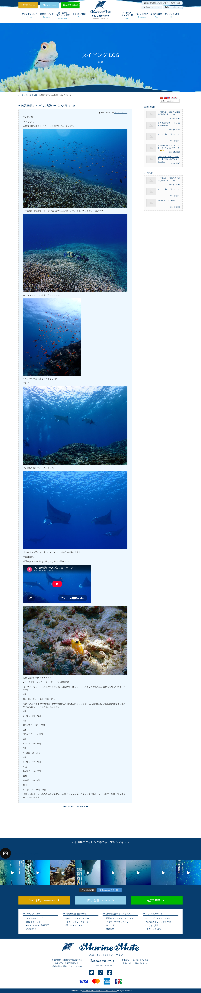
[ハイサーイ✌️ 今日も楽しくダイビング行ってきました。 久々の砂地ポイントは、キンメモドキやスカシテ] (113, 872)
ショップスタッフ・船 (127, 15)
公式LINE (70, 5)
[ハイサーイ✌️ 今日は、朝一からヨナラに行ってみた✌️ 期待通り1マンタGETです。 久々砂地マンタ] (188, 872)
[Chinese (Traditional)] (165, 97)
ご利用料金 (31, 929)
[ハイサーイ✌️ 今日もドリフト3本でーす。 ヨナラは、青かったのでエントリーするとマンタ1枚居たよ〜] (138, 872)
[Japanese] (172, 97)
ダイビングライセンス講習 (63, 15)
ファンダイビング (29, 15)
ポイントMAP (142, 15)
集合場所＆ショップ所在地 (158, 922)
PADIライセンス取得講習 (37, 925)
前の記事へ (69, 806)
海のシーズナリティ (152, 7)
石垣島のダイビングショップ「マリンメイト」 (99, 991)
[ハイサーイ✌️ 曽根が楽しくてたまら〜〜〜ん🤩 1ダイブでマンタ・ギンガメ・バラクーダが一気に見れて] (37, 872)
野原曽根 (110, 929)
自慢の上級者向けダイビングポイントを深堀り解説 (162, 3)
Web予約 (28, 5)
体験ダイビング (46, 15)
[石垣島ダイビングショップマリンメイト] (100, 951)
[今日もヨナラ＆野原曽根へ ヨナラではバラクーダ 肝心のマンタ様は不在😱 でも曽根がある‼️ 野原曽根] (163, 872)
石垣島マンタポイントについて (120, 918)
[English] (168, 97)
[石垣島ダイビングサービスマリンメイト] (100, 12)
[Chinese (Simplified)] (161, 97)
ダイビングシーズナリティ (78, 922)
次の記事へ (81, 806)
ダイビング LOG (172, 15)
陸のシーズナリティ (174, 7)
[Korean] (175, 97)
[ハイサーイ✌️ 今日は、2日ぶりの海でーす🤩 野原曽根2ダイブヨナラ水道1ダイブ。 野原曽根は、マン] (87, 872)
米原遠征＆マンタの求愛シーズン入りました (48, 105)
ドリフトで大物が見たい (117, 922)
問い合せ (49, 5)
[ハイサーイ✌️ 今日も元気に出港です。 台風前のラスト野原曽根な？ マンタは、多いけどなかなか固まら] (12, 872)
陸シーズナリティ (74, 925)
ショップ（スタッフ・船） (158, 918)
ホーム (20, 95)
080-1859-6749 (100, 15)
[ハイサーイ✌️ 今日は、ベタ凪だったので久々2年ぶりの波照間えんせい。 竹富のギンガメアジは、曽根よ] (62, 872)
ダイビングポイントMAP (77, 918)
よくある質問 (156, 15)
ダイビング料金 (79, 15)
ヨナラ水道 (111, 925)
